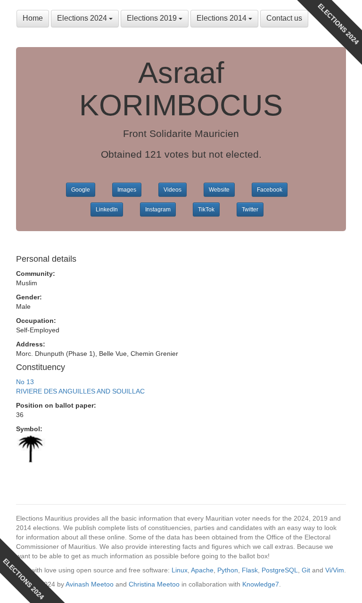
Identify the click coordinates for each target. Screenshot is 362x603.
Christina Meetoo (154, 584)
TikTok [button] (206, 209)
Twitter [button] (250, 209)
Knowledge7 (260, 584)
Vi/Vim (334, 570)
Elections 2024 (83, 18)
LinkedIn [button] (107, 209)
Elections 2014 (222, 18)
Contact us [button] (284, 18)
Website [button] (219, 189)
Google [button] (80, 189)
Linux (180, 570)
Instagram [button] (158, 209)
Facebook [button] (269, 189)
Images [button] (126, 189)
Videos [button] (172, 189)
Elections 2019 (153, 18)
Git (306, 570)
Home (33, 18)
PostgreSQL (280, 570)
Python (227, 570)
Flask (250, 570)
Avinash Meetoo (90, 584)
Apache (202, 570)
